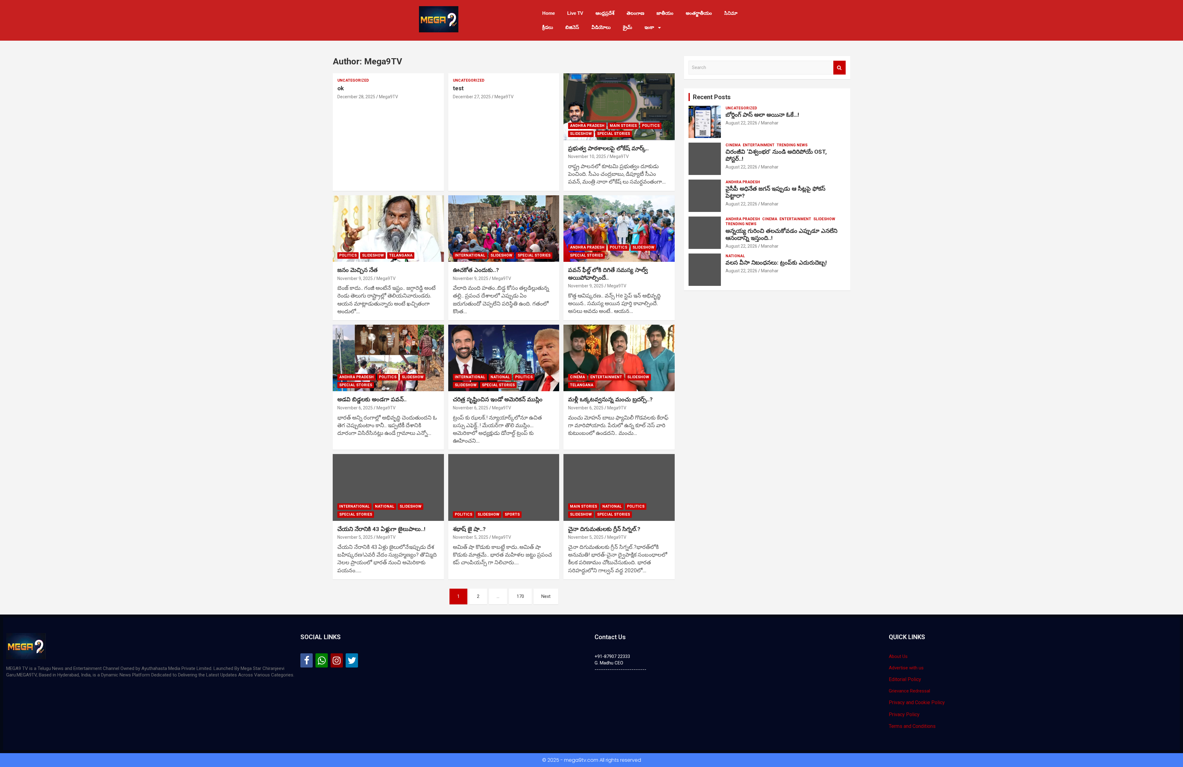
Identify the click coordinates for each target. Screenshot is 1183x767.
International (470, 255)
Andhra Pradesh (587, 126)
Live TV (575, 13)
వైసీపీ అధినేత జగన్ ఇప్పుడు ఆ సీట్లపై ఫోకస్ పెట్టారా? (775, 192)
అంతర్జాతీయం (699, 13)
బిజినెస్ (572, 27)
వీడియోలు (601, 27)
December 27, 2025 (472, 96)
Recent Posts (712, 97)
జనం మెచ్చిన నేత (357, 270)
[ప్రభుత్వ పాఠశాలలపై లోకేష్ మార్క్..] (619, 106)
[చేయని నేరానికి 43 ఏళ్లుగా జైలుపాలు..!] (388, 487)
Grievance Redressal (909, 691)
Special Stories (613, 134)
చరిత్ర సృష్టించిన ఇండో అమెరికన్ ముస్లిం (498, 399)
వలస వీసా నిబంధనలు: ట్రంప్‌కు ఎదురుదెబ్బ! (776, 262)
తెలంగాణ (635, 13)
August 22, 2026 (741, 122)
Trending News (792, 145)
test (458, 88)
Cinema (577, 377)
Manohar (770, 122)
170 (520, 596)
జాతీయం (665, 13)
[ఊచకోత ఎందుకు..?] (504, 228)
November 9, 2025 (355, 278)
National (500, 377)
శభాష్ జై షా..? (469, 529)
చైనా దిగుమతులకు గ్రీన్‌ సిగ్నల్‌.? (604, 529)
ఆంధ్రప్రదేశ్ (605, 13)
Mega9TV (388, 96)
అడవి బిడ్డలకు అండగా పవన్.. (372, 399)
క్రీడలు (547, 27)
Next (546, 596)
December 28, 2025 (356, 96)
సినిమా (731, 13)
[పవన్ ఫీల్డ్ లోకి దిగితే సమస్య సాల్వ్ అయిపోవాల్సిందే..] (619, 228)
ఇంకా (649, 27)
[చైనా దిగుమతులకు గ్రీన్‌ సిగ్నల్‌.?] (619, 487)
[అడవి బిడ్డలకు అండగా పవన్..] (388, 358)
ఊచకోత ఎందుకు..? (476, 270)
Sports (512, 514)
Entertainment (606, 377)
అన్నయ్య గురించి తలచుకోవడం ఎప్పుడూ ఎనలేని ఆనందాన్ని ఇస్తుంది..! (781, 234)
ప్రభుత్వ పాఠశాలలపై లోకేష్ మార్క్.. (608, 148)
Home (548, 13)
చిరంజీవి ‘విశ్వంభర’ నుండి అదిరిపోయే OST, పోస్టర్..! (776, 155)
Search (839, 68)
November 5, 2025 (355, 537)
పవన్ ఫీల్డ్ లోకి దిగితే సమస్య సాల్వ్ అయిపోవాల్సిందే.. (608, 273)
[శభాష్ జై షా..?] (504, 487)
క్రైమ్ (627, 27)
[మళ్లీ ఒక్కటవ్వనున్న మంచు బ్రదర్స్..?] (619, 358)
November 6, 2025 (355, 407)
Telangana (401, 255)
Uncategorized (353, 80)
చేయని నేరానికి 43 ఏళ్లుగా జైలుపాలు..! (381, 529)
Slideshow (581, 134)
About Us (898, 656)
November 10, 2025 (587, 156)
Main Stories (623, 126)
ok (340, 88)
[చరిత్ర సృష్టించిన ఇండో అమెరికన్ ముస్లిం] (504, 358)
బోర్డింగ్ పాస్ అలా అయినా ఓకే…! (762, 114)
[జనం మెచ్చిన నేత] (388, 228)
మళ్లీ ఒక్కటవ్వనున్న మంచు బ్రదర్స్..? (610, 399)
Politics (651, 126)
